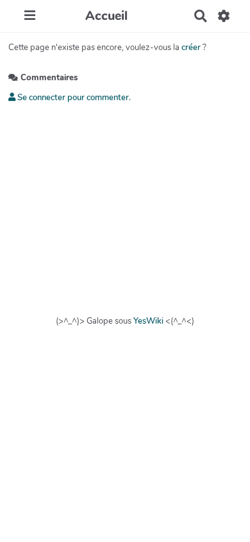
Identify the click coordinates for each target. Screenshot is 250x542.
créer (191, 47)
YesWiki (148, 321)
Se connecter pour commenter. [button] (73, 97)
